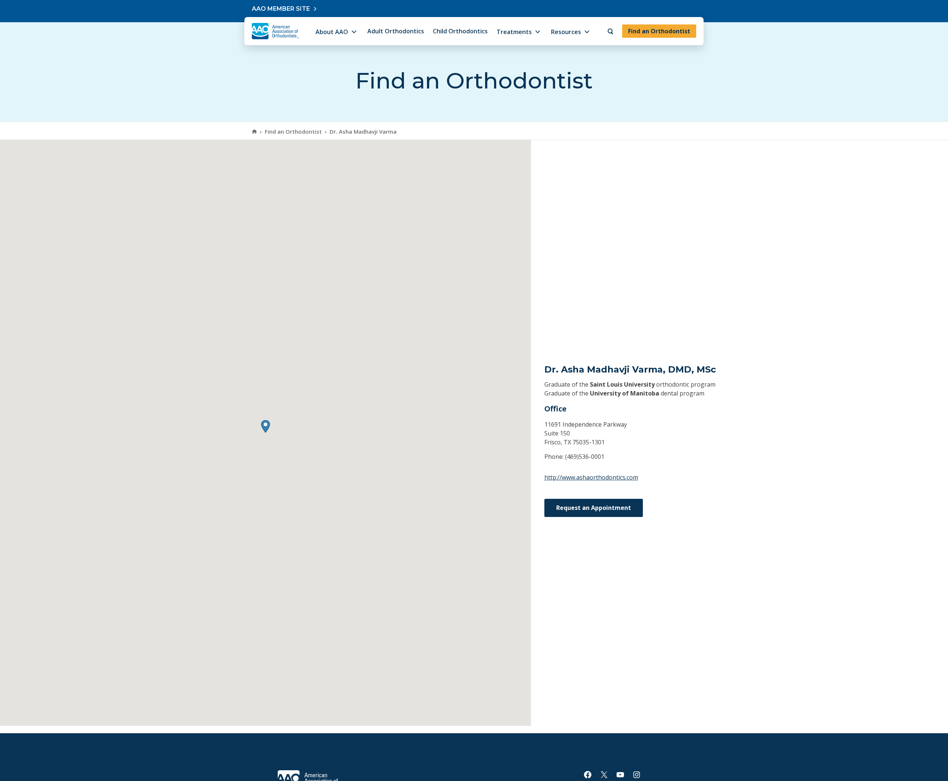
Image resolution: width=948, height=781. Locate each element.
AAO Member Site (281, 8)
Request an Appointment (593, 508)
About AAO (332, 32)
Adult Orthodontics (395, 31)
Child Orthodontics (460, 31)
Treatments (514, 32)
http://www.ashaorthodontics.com (591, 477)
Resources (566, 32)
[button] (265, 426)
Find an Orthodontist (659, 31)
